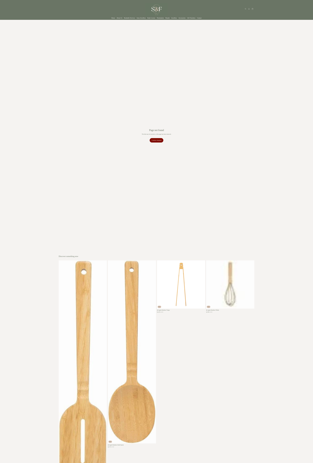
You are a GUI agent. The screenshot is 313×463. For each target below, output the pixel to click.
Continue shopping (156, 140)
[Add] (153, 440)
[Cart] (252, 9)
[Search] (245, 9)
